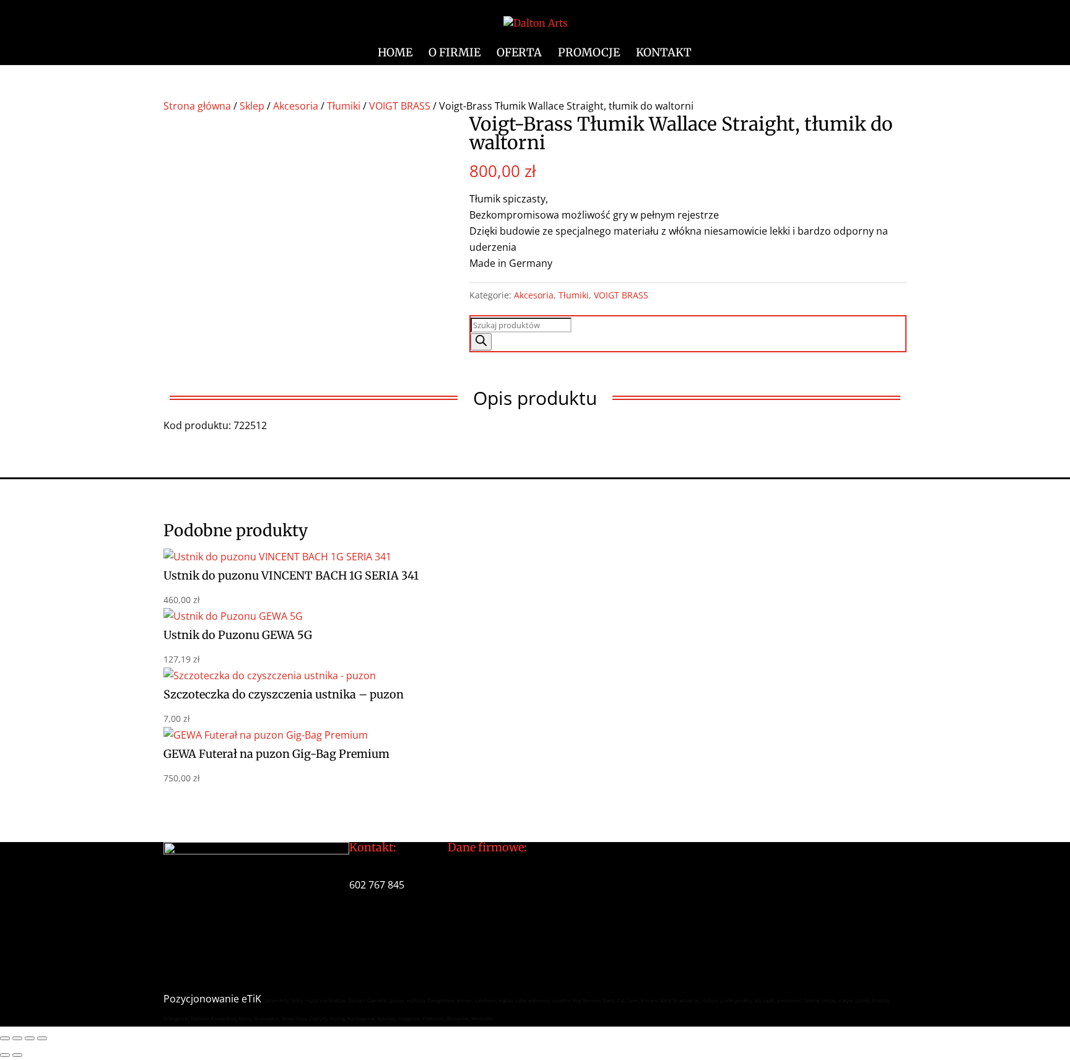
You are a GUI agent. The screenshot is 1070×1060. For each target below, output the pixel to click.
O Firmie (454, 53)
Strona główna (197, 106)
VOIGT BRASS (399, 106)
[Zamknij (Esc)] (42, 1038)
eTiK (251, 999)
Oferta (519, 53)
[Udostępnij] (30, 1038)
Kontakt (664, 53)
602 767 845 (376, 885)
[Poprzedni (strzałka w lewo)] (5, 1055)
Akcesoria (295, 106)
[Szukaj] (481, 341)
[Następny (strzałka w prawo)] (17, 1055)
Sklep (252, 106)
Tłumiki (343, 106)
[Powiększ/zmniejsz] (5, 1038)
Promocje (589, 53)
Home (395, 53)
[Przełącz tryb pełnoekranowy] (17, 1038)
